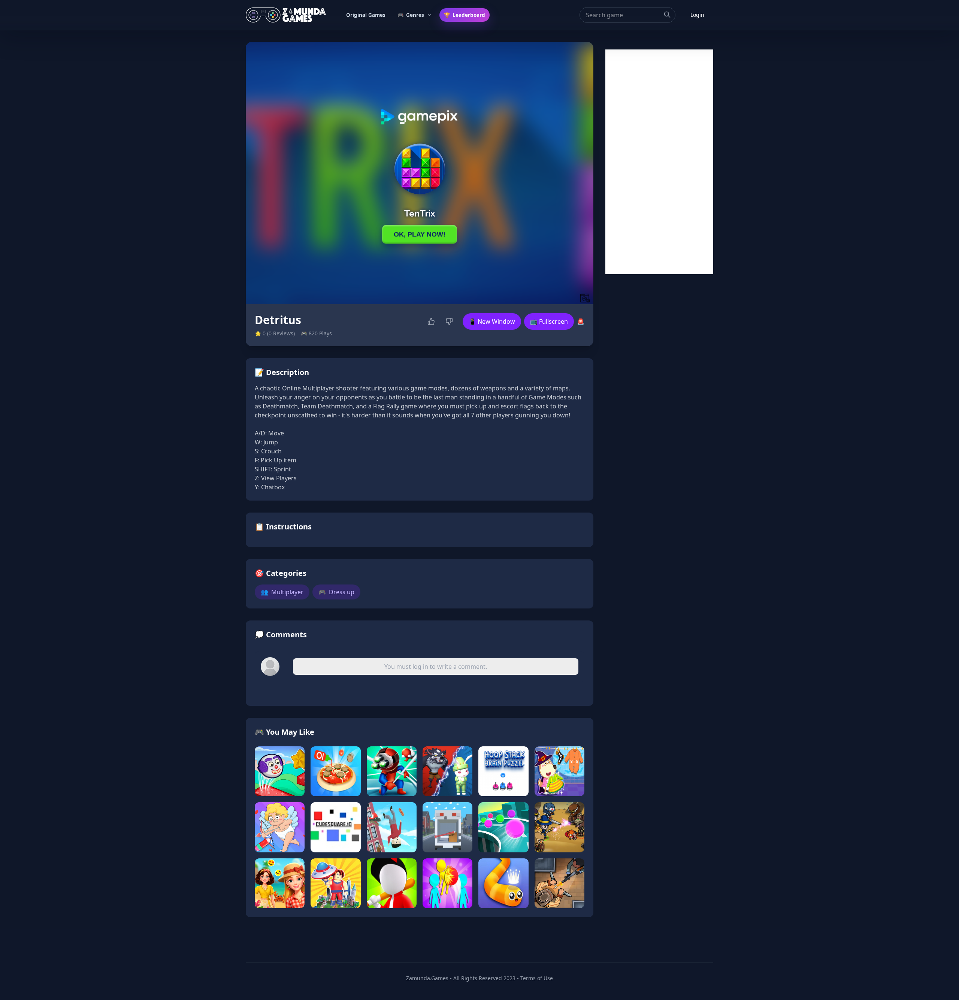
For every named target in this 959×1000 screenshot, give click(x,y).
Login (697, 14)
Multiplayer (282, 592)
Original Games (365, 15)
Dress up (336, 592)
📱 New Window (492, 321)
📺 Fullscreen (549, 321)
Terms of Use (536, 978)
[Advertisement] (659, 161)
